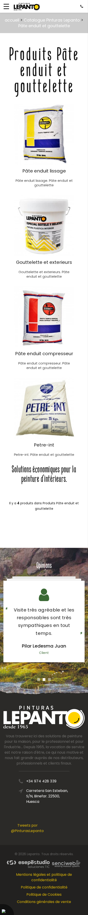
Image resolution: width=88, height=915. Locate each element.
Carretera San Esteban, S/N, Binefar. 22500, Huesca (47, 796)
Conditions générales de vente (44, 901)
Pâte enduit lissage (44, 171)
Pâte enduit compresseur (44, 353)
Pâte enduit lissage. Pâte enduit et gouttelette (44, 182)
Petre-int (44, 445)
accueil (12, 20)
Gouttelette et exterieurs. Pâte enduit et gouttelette (44, 274)
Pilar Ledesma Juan (44, 646)
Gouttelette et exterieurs (44, 262)
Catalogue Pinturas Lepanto (52, 20)
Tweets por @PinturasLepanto (27, 828)
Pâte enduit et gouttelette (44, 26)
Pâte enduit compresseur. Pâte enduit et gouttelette (44, 365)
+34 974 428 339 (41, 781)
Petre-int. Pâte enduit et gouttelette (44, 454)
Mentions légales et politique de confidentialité (44, 877)
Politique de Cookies (44, 894)
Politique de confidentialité (44, 887)
